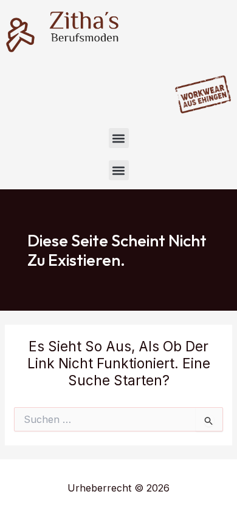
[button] (119, 138)
